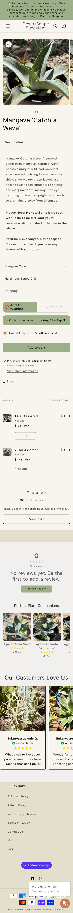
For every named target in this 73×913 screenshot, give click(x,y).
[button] (8, 26)
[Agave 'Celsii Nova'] (17, 626)
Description (14, 142)
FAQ (10, 849)
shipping (35, 508)
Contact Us (15, 831)
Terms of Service (19, 823)
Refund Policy (17, 805)
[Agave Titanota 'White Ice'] (47, 626)
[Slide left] (28, 112)
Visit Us (13, 840)
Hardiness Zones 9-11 (20, 279)
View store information (22, 371)
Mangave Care (15, 266)
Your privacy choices (22, 814)
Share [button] (11, 381)
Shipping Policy (18, 796)
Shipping (11, 291)
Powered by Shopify (54, 909)
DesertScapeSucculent (29, 909)
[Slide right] (45, 112)
